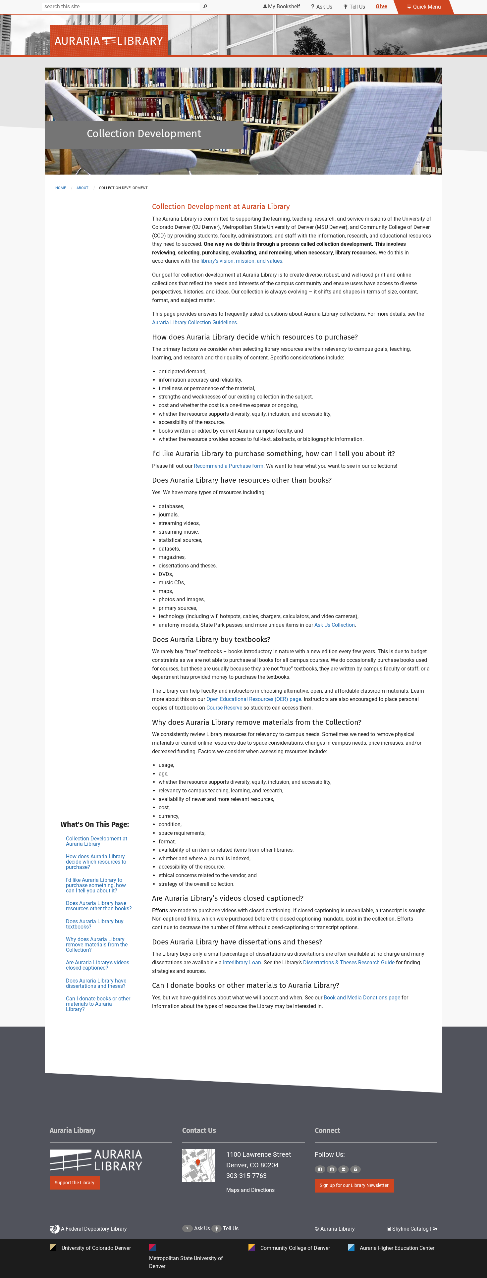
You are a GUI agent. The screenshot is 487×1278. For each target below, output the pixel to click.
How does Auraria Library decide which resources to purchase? (96, 861)
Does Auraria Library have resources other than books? (99, 906)
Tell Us (356, 7)
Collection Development (144, 133)
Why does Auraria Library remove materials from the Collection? (97, 944)
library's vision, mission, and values (241, 261)
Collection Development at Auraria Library (96, 841)
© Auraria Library (335, 1229)
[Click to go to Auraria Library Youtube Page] (332, 1169)
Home (60, 188)
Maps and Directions (250, 1190)
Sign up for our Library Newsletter (354, 1185)
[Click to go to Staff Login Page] (435, 1229)
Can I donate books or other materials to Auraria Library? (98, 1003)
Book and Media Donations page (362, 997)
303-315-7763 (246, 1176)
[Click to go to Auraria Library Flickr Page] (343, 1169)
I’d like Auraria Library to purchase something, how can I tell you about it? (96, 885)
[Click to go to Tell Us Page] (216, 1228)
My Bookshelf (283, 6)
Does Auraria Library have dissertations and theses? (96, 983)
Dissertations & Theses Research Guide (349, 962)
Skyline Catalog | (412, 1229)
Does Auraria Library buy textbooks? (95, 924)
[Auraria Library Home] (109, 40)
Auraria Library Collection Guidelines (194, 322)
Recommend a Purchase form (228, 466)
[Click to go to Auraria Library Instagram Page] (355, 1169)
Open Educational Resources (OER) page (253, 699)
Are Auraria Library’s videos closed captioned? (97, 965)
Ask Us (323, 7)
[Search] (205, 7)
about (82, 188)
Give (381, 6)
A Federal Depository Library (93, 1229)
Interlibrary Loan (242, 962)
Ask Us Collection (334, 625)
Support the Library (74, 1183)
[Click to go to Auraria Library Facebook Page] (320, 1169)
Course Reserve (224, 708)
